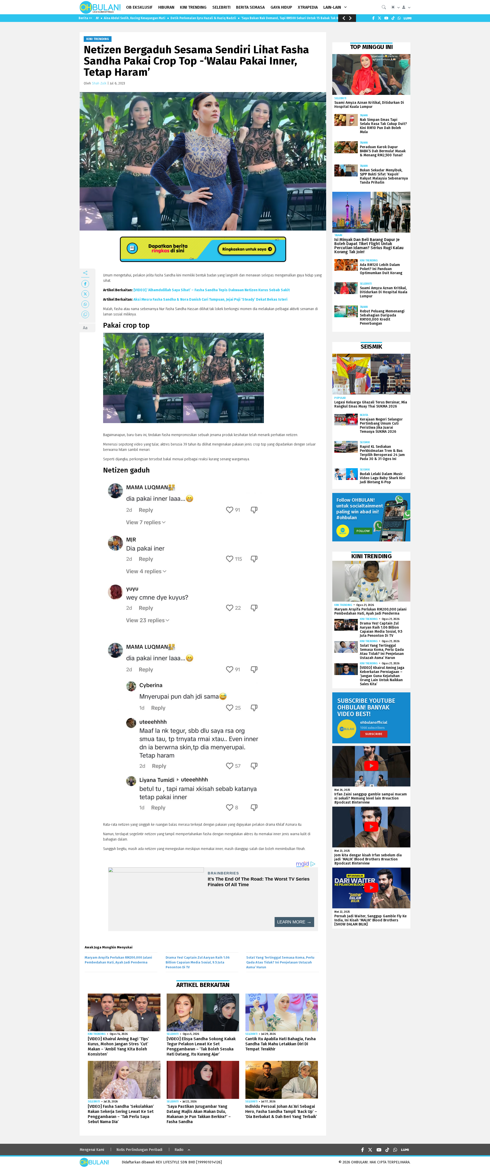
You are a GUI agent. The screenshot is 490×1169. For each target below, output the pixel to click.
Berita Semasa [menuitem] (250, 7)
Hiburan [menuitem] (166, 7)
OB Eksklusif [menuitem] (139, 7)
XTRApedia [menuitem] (308, 7)
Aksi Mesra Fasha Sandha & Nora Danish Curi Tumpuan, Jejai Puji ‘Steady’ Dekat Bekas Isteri (210, 299)
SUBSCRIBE (373, 734)
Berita (364, 415)
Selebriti (173, 1034)
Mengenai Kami (92, 1150)
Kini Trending (97, 39)
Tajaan (364, 115)
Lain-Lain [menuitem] (332, 7)
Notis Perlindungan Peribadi (139, 1150)
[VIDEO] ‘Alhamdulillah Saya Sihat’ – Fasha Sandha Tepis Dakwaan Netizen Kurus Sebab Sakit (211, 290)
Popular (340, 398)
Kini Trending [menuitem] (193, 7)
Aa (85, 327)
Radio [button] (179, 1150)
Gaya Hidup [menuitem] (281, 7)
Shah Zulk (99, 83)
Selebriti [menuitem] (221, 7)
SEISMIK (365, 442)
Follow (363, 531)
